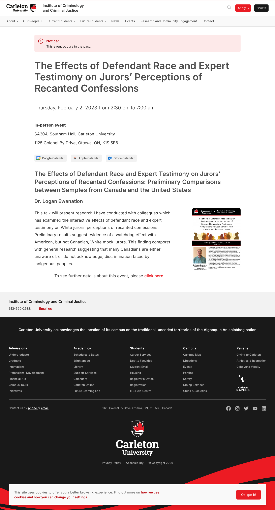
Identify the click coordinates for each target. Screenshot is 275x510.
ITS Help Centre (140, 391)
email (45, 408)
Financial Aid (17, 378)
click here (153, 275)
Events (187, 366)
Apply (242, 8)
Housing (135, 372)
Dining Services (193, 384)
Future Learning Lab (86, 391)
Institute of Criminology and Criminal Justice (63, 7)
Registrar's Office (142, 378)
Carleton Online (83, 384)
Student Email (139, 366)
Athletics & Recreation (251, 360)
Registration (138, 384)
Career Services (140, 354)
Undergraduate (19, 354)
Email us (45, 308)
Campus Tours (18, 384)
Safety (187, 378)
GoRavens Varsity (248, 366)
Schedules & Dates (86, 354)
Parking (188, 372)
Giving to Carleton (249, 354)
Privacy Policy (111, 462)
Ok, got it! (248, 495)
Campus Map (192, 354)
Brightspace (81, 360)
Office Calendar (124, 158)
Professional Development (26, 372)
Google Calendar (53, 158)
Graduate (15, 360)
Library (78, 366)
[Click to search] (229, 8)
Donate (261, 8)
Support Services (85, 372)
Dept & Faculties (141, 360)
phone (33, 408)
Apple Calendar (89, 158)
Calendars (80, 378)
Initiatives (15, 391)
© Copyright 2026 (160, 462)
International (17, 366)
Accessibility (135, 462)
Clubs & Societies (195, 391)
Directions (190, 360)
